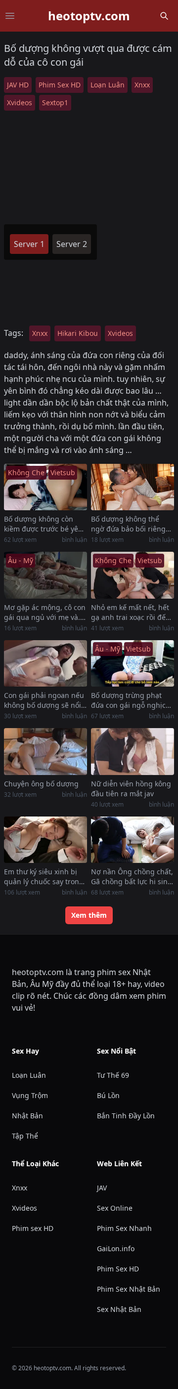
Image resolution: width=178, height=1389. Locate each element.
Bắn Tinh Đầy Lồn (126, 1115)
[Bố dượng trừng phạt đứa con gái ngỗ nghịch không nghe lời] (132, 663)
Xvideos (19, 102)
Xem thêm (89, 915)
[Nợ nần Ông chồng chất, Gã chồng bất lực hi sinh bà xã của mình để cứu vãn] (132, 840)
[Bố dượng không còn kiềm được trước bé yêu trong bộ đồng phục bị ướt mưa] (45, 487)
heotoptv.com (89, 16)
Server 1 (29, 244)
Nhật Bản (27, 1115)
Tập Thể (25, 1136)
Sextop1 (55, 102)
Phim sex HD (32, 1228)
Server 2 (71, 244)
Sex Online (115, 1208)
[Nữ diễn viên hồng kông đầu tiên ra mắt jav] (132, 751)
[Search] (164, 16)
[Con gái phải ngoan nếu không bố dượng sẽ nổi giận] (45, 663)
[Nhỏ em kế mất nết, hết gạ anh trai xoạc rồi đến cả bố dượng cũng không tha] (132, 575)
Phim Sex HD (60, 84)
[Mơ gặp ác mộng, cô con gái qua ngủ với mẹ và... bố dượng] (45, 575)
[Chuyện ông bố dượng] (45, 751)
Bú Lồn (108, 1095)
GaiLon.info (115, 1248)
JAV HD (18, 84)
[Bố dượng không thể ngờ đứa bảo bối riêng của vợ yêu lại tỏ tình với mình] (132, 487)
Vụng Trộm (30, 1095)
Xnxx (142, 84)
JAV (102, 1187)
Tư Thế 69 (113, 1075)
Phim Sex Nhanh (124, 1228)
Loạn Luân (107, 84)
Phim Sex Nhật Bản (128, 1289)
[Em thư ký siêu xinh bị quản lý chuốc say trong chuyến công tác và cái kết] (45, 840)
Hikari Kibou (77, 333)
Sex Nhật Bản (119, 1309)
